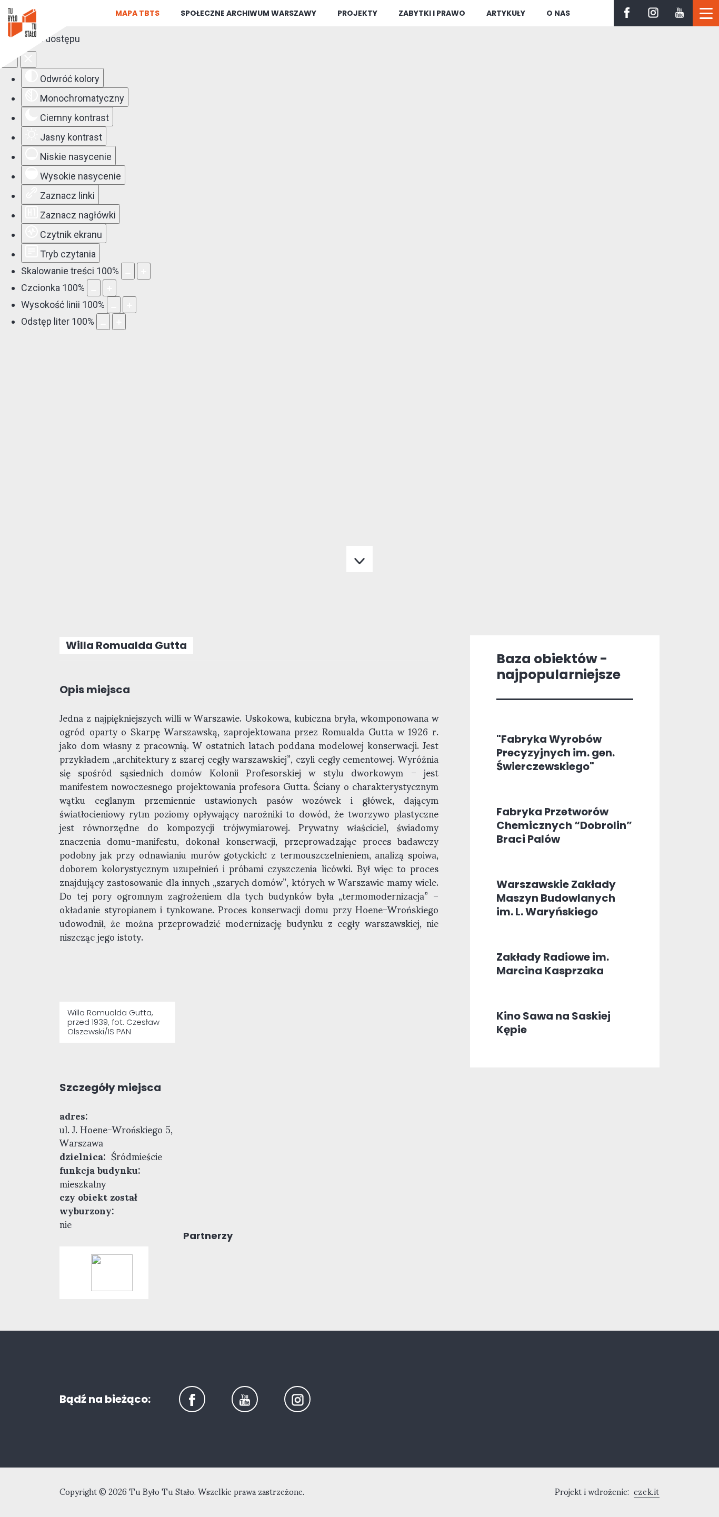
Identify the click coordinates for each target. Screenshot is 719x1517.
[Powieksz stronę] (144, 271)
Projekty (357, 13)
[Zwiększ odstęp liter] (119, 321)
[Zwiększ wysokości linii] (129, 304)
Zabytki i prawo (431, 13)
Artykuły (505, 13)
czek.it (647, 1492)
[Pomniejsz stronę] (128, 271)
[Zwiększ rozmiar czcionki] (109, 288)
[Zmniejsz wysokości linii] (114, 304)
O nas (558, 13)
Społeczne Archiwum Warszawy (248, 13)
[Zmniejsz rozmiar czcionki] (94, 288)
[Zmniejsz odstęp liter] (103, 321)
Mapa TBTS (137, 13)
